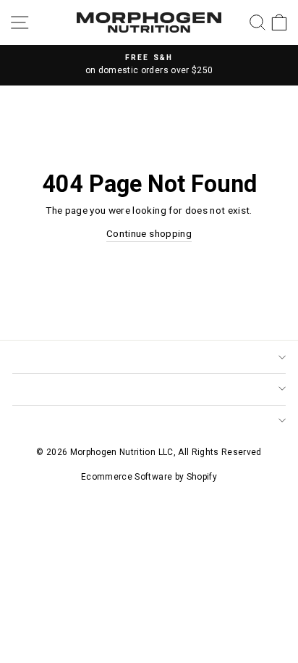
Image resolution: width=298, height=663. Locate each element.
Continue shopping (149, 233)
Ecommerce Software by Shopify (149, 477)
